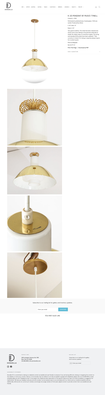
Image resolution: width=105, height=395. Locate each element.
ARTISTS (28, 7)
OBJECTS (74, 7)
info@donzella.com (12, 378)
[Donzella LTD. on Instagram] (8, 367)
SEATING (40, 7)
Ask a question (73, 51)
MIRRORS (60, 7)
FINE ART (80, 7)
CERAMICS (66, 7)
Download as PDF (83, 47)
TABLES (45, 7)
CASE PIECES (53, 7)
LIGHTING (33, 7)
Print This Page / (73, 47)
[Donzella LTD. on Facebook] (11, 367)
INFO (23, 7)
